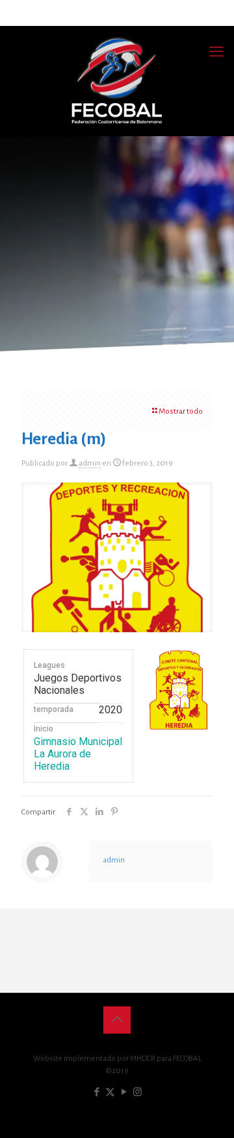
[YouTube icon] (124, 1092)
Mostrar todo (181, 411)
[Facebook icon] (96, 1092)
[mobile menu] (216, 52)
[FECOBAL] (117, 81)
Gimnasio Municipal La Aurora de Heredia (78, 753)
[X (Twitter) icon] (110, 1092)
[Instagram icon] (137, 1092)
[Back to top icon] (117, 1020)
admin (90, 463)
